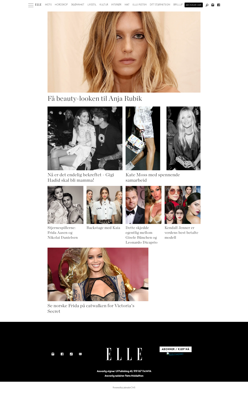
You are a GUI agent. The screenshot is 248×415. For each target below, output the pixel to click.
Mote (48, 4)
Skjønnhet (78, 4)
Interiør (116, 4)
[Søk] (207, 5)
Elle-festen (140, 4)
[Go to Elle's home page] (124, 354)
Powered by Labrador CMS (124, 387)
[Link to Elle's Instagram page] (53, 354)
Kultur (104, 4)
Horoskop (61, 4)
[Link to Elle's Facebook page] (62, 354)
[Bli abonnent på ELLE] (175, 354)
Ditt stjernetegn (160, 4)
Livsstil (92, 4)
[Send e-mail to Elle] (80, 354)
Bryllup (178, 4)
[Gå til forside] (38, 4)
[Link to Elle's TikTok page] (71, 354)
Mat (127, 4)
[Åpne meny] (30, 4)
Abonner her (194, 5)
